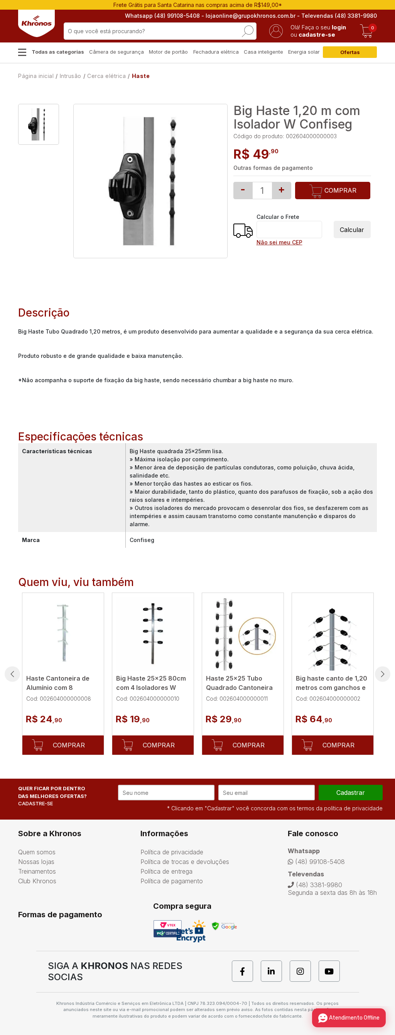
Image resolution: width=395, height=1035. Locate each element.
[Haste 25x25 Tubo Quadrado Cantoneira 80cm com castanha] (243, 634)
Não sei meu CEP (279, 242)
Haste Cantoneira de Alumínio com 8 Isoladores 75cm (57, 687)
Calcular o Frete (278, 216)
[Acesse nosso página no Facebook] (246, 971)
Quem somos (37, 852)
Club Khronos (37, 881)
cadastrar (350, 792)
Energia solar (304, 52)
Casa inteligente (263, 52)
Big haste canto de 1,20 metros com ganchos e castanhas (331, 687)
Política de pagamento (171, 881)
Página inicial (36, 76)
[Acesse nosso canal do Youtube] (333, 971)
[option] (38, 124)
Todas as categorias (58, 52)
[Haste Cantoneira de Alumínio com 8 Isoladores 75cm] (63, 634)
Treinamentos (37, 871)
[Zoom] (38, 124)
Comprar (339, 190)
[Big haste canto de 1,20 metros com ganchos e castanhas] (333, 634)
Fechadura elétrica (216, 52)
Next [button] (382, 674)
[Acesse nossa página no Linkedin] (275, 971)
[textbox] (160, 31)
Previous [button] (12, 674)
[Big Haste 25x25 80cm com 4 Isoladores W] (153, 634)
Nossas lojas (36, 862)
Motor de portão (168, 52)
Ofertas (350, 52)
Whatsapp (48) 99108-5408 (162, 15)
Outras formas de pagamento (273, 167)
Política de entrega (166, 871)
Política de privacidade (171, 852)
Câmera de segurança (116, 52)
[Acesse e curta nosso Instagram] (304, 971)
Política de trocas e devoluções (184, 862)
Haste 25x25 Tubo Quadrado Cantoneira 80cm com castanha (239, 687)
